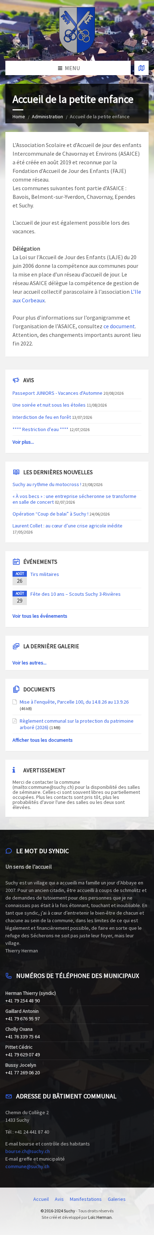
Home (19, 116)
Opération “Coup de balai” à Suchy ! (50, 514)
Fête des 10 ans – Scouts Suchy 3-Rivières (75, 594)
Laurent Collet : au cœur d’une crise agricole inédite (67, 525)
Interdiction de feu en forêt (42, 417)
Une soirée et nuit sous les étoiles (49, 405)
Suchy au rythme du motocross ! (47, 484)
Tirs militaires (44, 574)
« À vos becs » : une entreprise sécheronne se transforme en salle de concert (74, 499)
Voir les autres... (30, 662)
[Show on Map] (141, 68)
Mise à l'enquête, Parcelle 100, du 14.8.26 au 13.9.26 (74, 702)
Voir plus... (23, 442)
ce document (119, 326)
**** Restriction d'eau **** (40, 429)
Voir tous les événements (40, 616)
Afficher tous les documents (43, 740)
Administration (47, 116)
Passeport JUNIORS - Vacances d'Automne (57, 393)
